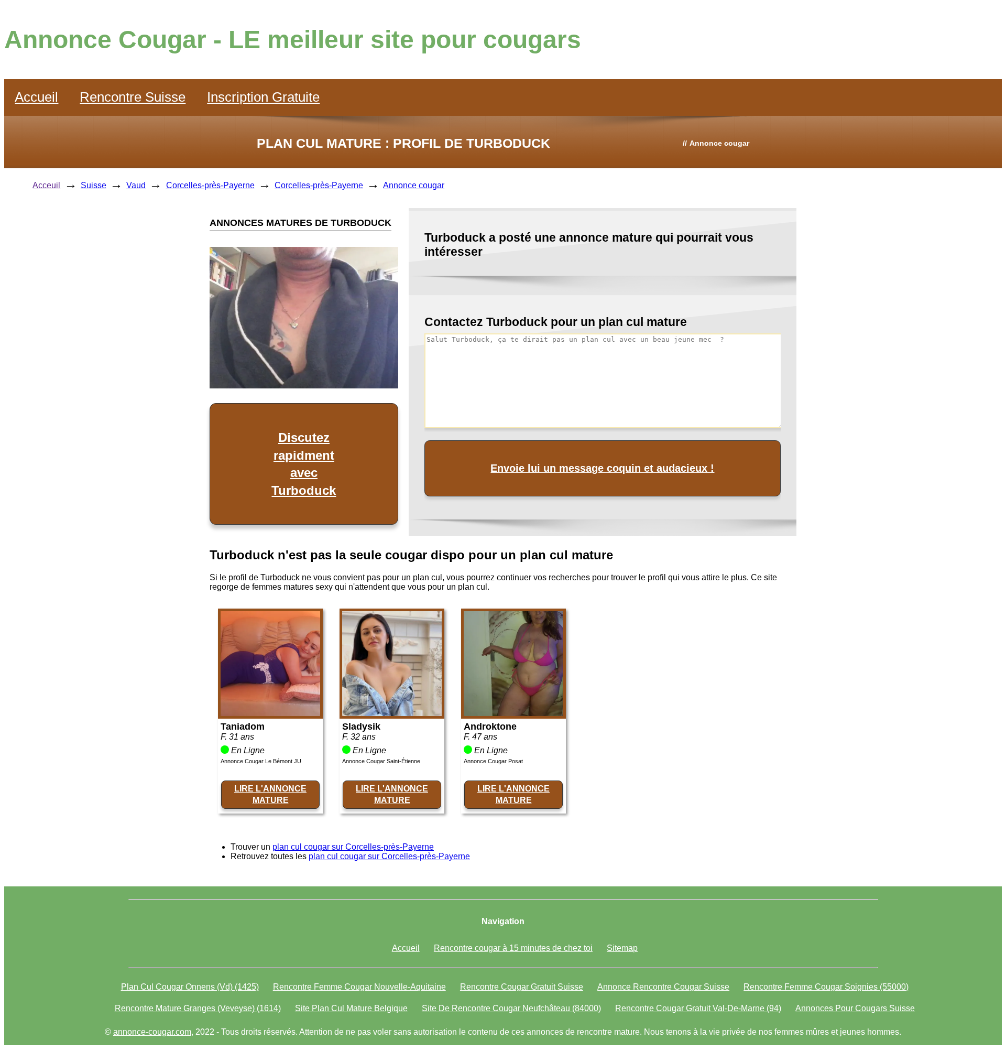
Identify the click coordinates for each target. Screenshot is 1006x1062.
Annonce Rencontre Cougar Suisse (663, 986)
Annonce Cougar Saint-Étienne (381, 761)
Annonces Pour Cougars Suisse (855, 1008)
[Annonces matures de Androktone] (513, 713)
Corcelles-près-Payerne (210, 185)
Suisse (93, 185)
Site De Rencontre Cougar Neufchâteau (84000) (511, 1008)
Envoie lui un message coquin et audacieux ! (602, 468)
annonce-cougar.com (152, 1031)
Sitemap (622, 948)
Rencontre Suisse (132, 97)
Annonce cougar (413, 185)
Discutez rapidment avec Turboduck (303, 463)
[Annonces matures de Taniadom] (270, 713)
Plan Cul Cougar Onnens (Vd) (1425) (190, 986)
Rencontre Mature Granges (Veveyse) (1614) (198, 1008)
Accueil (36, 97)
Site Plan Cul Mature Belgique (351, 1008)
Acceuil (46, 185)
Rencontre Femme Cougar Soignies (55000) (826, 986)
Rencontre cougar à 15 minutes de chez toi (513, 948)
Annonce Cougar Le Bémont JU (261, 761)
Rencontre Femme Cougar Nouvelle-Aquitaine (359, 986)
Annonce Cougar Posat (493, 761)
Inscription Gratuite (263, 97)
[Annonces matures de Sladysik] (392, 713)
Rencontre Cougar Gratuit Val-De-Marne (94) (698, 1008)
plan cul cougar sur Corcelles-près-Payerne (353, 846)
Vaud (136, 185)
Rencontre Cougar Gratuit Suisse (521, 986)
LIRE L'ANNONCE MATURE (270, 794)
